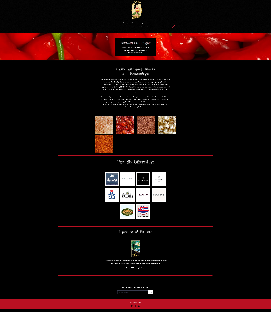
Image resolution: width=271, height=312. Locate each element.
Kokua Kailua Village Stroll (113, 260)
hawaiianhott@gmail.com (135, 302)
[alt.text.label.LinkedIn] (167, 26)
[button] (173, 26)
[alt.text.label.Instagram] (163, 26)
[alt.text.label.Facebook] (165, 26)
